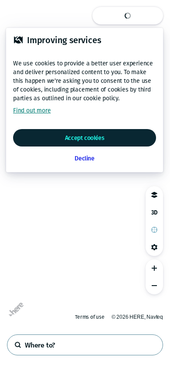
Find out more (32, 110)
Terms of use (90, 317)
